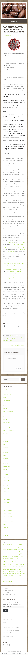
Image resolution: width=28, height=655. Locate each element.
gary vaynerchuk (6, 556)
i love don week (6, 422)
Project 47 (5, 455)
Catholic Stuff (6, 403)
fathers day (18, 554)
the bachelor (15, 575)
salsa (11, 573)
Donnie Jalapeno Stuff (8, 411)
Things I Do (5, 483)
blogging (21, 547)
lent (4, 562)
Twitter (13, 578)
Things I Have (6, 491)
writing (14, 581)
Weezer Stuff (6, 527)
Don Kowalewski (14, 7)
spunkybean (6, 575)
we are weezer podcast (8, 521)
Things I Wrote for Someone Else (10, 510)
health (22, 556)
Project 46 (5, 452)
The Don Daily (6, 477)
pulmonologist (19, 569)
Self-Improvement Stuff (8, 472)
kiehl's (20, 558)
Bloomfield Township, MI (8, 590)
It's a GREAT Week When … (9, 430)
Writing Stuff (6, 535)
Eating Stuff (6, 414)
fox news (15, 337)
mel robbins (13, 564)
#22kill (4, 544)
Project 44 (5, 449)
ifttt (3, 558)
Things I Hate (6, 488)
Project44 (14, 569)
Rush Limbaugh (21, 242)
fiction (22, 554)
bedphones (14, 547)
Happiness (5, 419)
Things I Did (6, 480)
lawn (22, 558)
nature (7, 566)
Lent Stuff (5, 436)
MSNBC (7, 242)
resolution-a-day (6, 571)
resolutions (5, 469)
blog (17, 547)
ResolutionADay (6, 466)
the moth (19, 575)
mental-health (19, 564)
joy (17, 558)
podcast (9, 569)
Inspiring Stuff (6, 427)
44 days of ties (8, 544)
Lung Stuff (5, 441)
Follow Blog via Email (9, 599)
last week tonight (9, 338)
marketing (20, 561)
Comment (18, 368)
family (14, 554)
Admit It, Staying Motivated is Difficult (11, 627)
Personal (5, 444)
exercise (4, 554)
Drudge (13, 244)
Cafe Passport (6, 400)
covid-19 (11, 337)
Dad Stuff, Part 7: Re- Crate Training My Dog (12, 344)
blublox (4, 549)
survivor (11, 575)
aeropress (9, 547)
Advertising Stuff (7, 394)
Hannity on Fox (22, 249)
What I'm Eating (6, 530)
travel (10, 578)
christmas (16, 549)
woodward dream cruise (7, 581)
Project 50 (5, 458)
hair (19, 556)
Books (4, 397)
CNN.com (18, 244)
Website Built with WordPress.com (14, 651)
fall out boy (9, 554)
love (9, 562)
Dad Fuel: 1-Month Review (8, 624)
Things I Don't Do (7, 485)
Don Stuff (5, 408)
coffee (21, 549)
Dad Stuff (11, 335)
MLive (21, 244)
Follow (5, 610)
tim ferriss (6, 578)
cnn (19, 335)
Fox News (11, 242)
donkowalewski (16, 34)
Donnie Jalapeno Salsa (7, 551)
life (6, 561)
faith (6, 554)
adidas (20, 544)
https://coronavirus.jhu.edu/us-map (13, 269)
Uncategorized (6, 518)
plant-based (5, 569)
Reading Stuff (6, 463)
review (23, 571)
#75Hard (5, 389)
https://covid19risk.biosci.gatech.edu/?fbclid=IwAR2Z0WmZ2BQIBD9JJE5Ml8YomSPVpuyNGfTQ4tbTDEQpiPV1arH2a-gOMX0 (14, 273)
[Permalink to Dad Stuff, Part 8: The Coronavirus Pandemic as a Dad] (14, 44)
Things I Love (6, 494)
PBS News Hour (10, 251)
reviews (4, 573)
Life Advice (5, 438)
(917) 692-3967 (6, 592)
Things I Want (6, 502)
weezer (4, 524)
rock (7, 573)
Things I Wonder (7, 507)
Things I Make (6, 496)
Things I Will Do (6, 505)
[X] (5, 645)
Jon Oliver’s (17, 247)
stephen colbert (9, 340)
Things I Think (6, 499)
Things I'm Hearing (7, 516)
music (4, 566)
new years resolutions (19, 566)
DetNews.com (6, 246)
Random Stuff (6, 460)
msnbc (18, 338)
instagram (15, 558)
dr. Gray (21, 551)
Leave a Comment (7, 35)
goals (11, 556)
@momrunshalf (15, 544)
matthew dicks (7, 564)
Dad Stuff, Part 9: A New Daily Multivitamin (16, 345)
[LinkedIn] (9, 645)
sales (9, 573)
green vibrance (15, 556)
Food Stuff (5, 416)
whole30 (5, 532)
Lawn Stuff (5, 433)
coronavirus (6, 337)
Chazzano (12, 549)
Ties (22, 575)
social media (22, 573)
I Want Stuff (5, 425)
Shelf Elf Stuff (6, 474)
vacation (16, 578)
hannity (19, 337)
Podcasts (5, 447)
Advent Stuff (6, 392)
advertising (5, 547)
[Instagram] (7, 645)
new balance (11, 566)
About (4, 622)
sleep (18, 573)
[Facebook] (3, 645)
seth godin (15, 573)
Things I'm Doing (7, 513)
